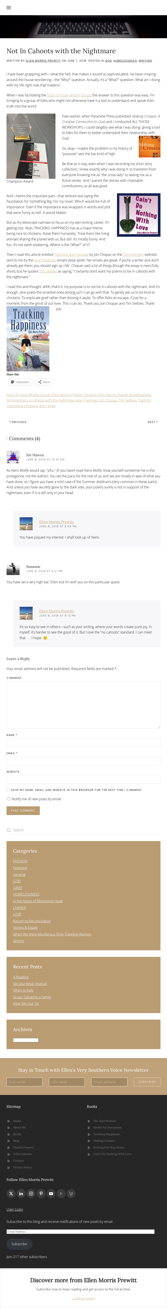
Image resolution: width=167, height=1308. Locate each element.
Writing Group (80, 95)
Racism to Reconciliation (32, 921)
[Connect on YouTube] (51, 1193)
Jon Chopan (108, 400)
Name (12, 735)
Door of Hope (57, 95)
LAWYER (19, 907)
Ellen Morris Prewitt (43, 61)
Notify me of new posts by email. (37, 799)
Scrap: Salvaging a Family (32, 997)
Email (12, 753)
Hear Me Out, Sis (26, 1003)
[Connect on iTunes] (61, 1193)
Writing (145, 61)
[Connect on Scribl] (71, 1193)
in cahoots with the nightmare (51, 400)
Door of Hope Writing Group (28, 394)
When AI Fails (23, 990)
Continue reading (83, 1298)
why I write (47, 405)
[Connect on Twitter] (11, 1193)
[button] (9, 7)
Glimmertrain (133, 254)
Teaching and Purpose (71, 254)
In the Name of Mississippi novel (38, 901)
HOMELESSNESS (125, 61)
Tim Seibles (48, 271)
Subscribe (147, 1082)
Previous (19, 422)
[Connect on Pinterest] (41, 1193)
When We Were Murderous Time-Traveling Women (52, 934)
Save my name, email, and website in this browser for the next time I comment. (76, 790)
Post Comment (23, 810)
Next (151, 422)
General (19, 874)
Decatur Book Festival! (30, 983)
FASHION (20, 861)
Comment (14, 678)
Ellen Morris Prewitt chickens (74, 394)
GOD (108, 61)
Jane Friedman (45, 260)
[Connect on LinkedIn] (21, 1193)
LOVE (17, 914)
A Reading (21, 977)
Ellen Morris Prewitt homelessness (124, 394)
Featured (20, 867)
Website (13, 772)
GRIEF (17, 887)
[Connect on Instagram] (31, 1193)
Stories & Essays (25, 927)
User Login (15, 1209)
